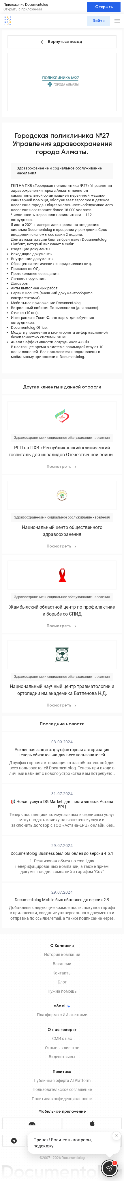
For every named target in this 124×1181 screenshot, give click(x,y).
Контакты (62, 973)
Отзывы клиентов (62, 1047)
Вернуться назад (65, 42)
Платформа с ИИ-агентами (62, 1014)
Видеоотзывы (62, 1056)
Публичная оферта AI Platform (62, 1080)
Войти (99, 21)
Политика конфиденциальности (62, 1098)
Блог (62, 982)
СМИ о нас (62, 1038)
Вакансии (62, 963)
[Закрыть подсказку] (116, 1135)
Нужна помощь (62, 991)
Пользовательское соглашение (62, 1089)
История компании (62, 954)
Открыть (104, 7)
